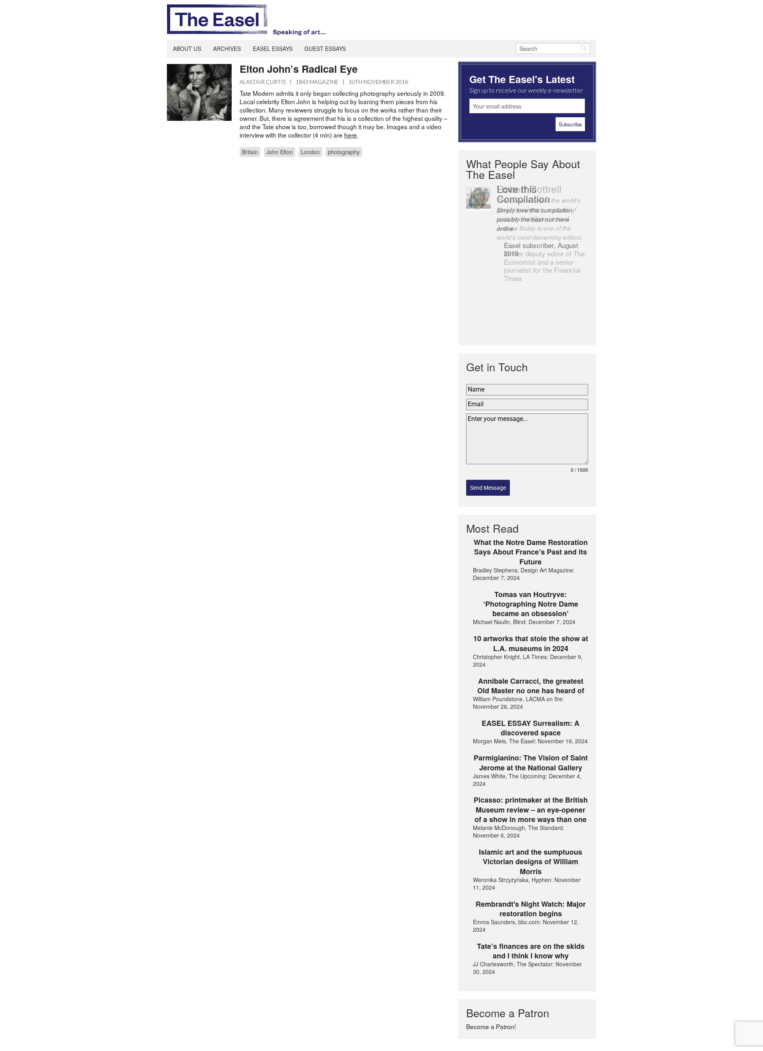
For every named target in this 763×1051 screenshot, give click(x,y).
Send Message (488, 488)
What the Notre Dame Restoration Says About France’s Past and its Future (531, 551)
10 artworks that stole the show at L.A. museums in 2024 (530, 643)
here (350, 134)
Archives (227, 48)
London (310, 152)
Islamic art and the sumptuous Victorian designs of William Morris (530, 861)
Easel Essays (272, 48)
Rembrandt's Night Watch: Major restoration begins (531, 909)
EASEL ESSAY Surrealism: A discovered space (530, 728)
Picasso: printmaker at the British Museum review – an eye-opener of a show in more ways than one (531, 809)
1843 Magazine (317, 81)
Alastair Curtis (263, 81)
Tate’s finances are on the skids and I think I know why (531, 951)
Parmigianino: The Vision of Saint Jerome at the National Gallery (531, 762)
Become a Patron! (491, 1026)
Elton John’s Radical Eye (299, 69)
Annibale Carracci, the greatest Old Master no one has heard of (530, 686)
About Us (187, 48)
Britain (250, 152)
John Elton (279, 152)
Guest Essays (325, 48)
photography (344, 152)
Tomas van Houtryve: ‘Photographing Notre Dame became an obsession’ (530, 604)
